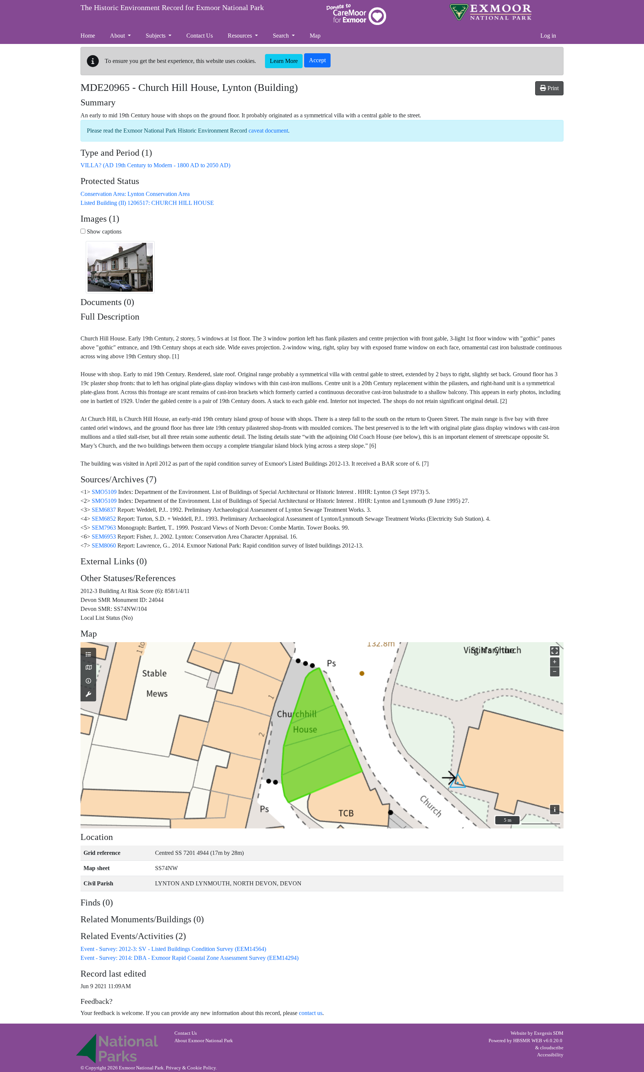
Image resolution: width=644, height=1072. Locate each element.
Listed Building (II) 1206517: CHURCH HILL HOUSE (147, 203)
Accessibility (550, 1054)
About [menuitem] (118, 35)
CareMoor (356, 14)
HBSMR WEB (527, 1040)
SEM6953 (104, 536)
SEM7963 (104, 527)
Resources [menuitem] (240, 35)
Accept (317, 60)
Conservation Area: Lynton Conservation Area (135, 194)
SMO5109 (104, 492)
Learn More (284, 61)
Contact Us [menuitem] (199, 35)
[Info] (88, 681)
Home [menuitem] (87, 35)
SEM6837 (104, 510)
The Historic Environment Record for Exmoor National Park (172, 7)
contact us (310, 1013)
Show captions (103, 231)
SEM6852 (104, 519)
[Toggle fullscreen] (554, 651)
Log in (548, 35)
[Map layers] (88, 655)
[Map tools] (88, 694)
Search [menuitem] (281, 35)
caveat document (268, 130)
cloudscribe (552, 1047)
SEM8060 (104, 545)
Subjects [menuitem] (156, 35)
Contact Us (185, 1033)
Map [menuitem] (315, 35)
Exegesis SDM (549, 1033)
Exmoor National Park (490, 12)
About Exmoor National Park (203, 1040)
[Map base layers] (88, 668)
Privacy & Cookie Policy (191, 1068)
